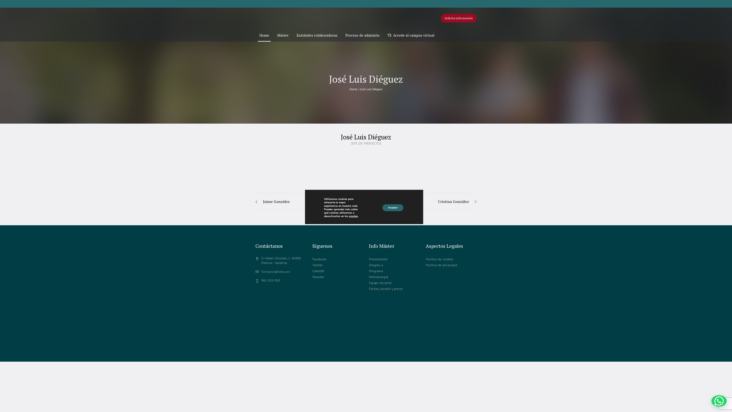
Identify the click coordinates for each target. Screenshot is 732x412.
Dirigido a (376, 265)
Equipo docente (380, 283)
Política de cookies (439, 259)
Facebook (319, 259)
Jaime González (276, 201)
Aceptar (393, 207)
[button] (719, 401)
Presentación (378, 259)
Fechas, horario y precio (386, 288)
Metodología (378, 277)
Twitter (317, 265)
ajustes (353, 216)
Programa (376, 271)
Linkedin (318, 271)
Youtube (318, 277)
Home (353, 89)
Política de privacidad (441, 265)
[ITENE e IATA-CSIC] (366, 332)
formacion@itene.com (275, 272)
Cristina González (453, 201)
